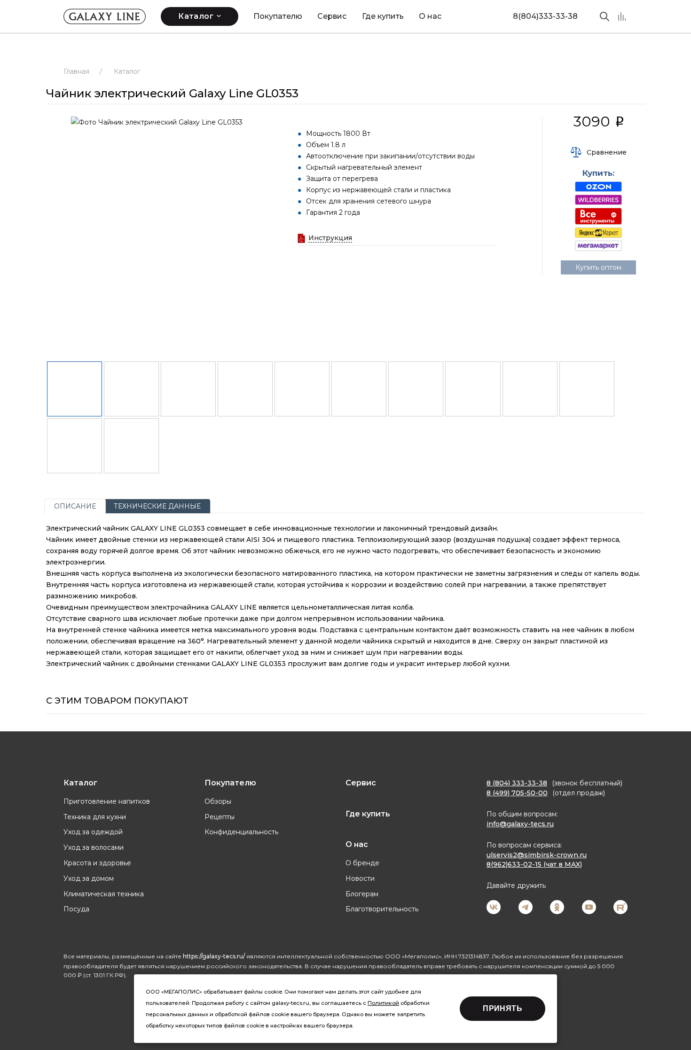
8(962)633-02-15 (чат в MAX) (534, 864)
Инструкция (330, 238)
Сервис (331, 16)
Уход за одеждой (93, 832)
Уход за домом (88, 878)
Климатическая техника (103, 894)
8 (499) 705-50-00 (517, 793)
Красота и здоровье (97, 863)
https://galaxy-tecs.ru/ (214, 956)
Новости (360, 878)
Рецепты (219, 817)
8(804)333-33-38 (545, 16)
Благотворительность (382, 909)
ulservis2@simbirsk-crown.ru (537, 855)
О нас (430, 16)
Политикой (383, 1003)
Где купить (383, 16)
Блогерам (362, 894)
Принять (502, 1008)
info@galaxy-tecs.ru (520, 824)
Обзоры (217, 801)
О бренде (362, 863)
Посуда (76, 909)
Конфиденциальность (241, 832)
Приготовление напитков (106, 801)
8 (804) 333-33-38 (517, 783)
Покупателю (277, 16)
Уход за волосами (93, 847)
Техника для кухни (94, 817)
